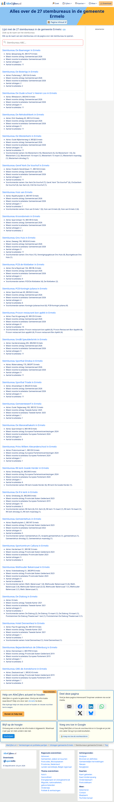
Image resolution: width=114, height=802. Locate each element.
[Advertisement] (100, 65)
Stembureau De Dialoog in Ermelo (19, 596)
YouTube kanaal (86, 798)
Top (106, 745)
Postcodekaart (85, 782)
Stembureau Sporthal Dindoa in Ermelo (22, 360)
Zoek (56, 3)
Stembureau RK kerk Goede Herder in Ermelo (25, 468)
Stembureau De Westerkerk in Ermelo (21, 135)
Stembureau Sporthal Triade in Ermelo (22, 382)
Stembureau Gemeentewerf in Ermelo (21, 403)
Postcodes (45, 761)
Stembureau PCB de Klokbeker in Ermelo (23, 264)
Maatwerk (83, 795)
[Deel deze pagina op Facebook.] (80, 706)
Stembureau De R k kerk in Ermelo (20, 492)
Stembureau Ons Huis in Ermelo (18, 237)
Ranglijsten (84, 767)
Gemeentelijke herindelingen (91, 761)
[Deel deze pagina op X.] (80, 713)
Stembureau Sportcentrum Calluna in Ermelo (25, 545)
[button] (64, 29)
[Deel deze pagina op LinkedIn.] (91, 706)
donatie (31, 701)
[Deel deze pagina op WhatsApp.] (102, 706)
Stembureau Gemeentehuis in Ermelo (21, 518)
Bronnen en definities (88, 759)
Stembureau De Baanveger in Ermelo (21, 50)
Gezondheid (46, 777)
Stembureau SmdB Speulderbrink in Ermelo (24, 339)
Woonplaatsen (57, 761)
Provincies (45, 764)
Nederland (55, 764)
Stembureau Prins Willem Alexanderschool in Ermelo (29, 446)
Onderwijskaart (85, 780)
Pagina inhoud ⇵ (58, 22)
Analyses (83, 756)
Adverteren (84, 790)
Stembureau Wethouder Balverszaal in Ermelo (26, 567)
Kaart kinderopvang (87, 777)
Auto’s (43, 774)
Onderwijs (45, 788)
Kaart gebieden (85, 774)
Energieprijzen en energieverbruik (55, 780)
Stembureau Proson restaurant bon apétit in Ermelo (29, 312)
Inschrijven (8, 736)
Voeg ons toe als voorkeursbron (75, 736)
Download (106, 3)
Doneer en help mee (13, 714)
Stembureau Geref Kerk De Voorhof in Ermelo (25, 165)
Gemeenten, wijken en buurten (54, 759)
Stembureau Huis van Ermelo (17, 192)
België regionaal (65, 767)
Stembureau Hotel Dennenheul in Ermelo (23, 623)
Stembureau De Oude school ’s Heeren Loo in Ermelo (29, 93)
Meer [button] (93, 3)
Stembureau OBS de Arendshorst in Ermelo (24, 668)
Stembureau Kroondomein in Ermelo (21, 216)
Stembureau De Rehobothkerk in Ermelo (23, 114)
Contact (82, 792)
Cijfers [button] (67, 3)
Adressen (45, 756)
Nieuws (82, 764)
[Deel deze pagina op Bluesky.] (91, 713)
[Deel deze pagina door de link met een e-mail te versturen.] (69, 706)
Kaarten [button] (80, 3)
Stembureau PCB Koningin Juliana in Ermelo (24, 288)
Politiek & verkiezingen (50, 790)
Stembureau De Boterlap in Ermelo (20, 71)
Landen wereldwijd (49, 767)
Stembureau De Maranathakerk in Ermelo (23, 425)
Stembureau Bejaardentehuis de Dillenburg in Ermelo (29, 647)
